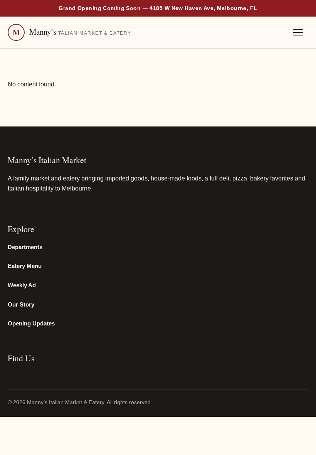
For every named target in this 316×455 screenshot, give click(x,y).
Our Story (21, 305)
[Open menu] (298, 32)
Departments (25, 247)
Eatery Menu (25, 266)
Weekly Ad (22, 285)
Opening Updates (31, 323)
